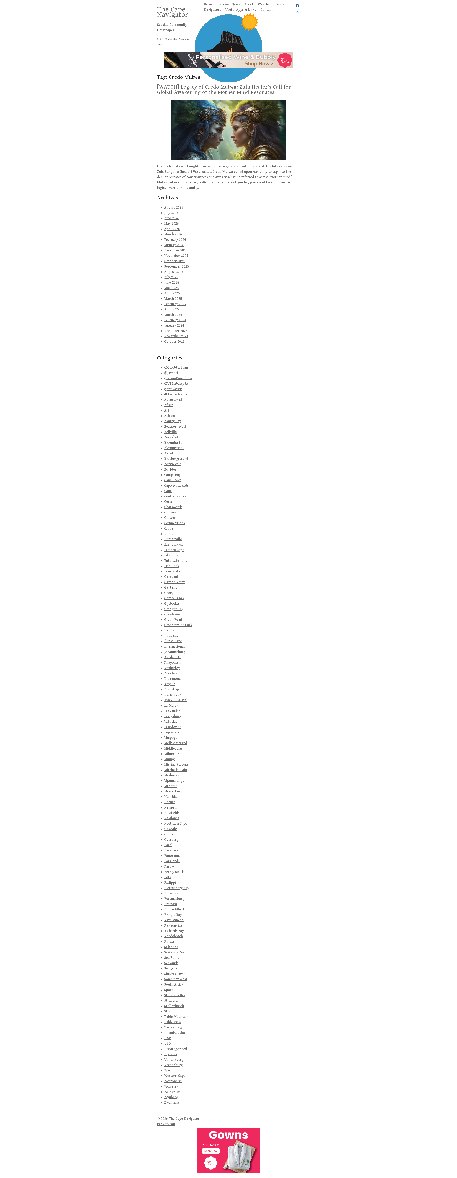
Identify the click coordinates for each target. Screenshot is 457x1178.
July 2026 (171, 213)
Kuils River (172, 695)
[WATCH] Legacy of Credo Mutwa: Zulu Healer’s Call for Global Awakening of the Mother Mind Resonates (224, 89)
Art (166, 410)
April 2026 (172, 229)
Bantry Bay (172, 421)
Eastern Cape (174, 550)
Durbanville (173, 539)
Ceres (168, 502)
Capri (168, 491)
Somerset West (175, 979)
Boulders (171, 469)
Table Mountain (176, 1017)
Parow (169, 866)
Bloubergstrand (176, 459)
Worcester (172, 1092)
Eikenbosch (172, 555)
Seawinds (171, 963)
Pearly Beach (174, 872)
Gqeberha (171, 604)
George (169, 593)
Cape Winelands (176, 486)
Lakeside (171, 722)
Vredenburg (173, 1065)
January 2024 (174, 326)
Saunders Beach (176, 952)
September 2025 (176, 267)
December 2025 (175, 250)
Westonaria (173, 1081)
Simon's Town (174, 974)
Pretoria (170, 904)
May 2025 (171, 288)
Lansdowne (172, 727)
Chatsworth (173, 507)
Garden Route (174, 582)
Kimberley (172, 668)
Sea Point (171, 958)
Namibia (170, 797)
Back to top (166, 1124)
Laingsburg (172, 716)
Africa (168, 405)
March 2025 (173, 299)
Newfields (171, 813)
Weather (264, 4)
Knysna (169, 684)
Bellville (170, 432)
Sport (168, 990)
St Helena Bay (174, 995)
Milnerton (172, 754)
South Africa (173, 985)
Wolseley (171, 1086)
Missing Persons (176, 765)
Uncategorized (175, 1049)
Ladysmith (172, 711)
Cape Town (172, 480)
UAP (167, 1038)
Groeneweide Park (178, 625)
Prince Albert (174, 909)
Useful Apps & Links (240, 10)
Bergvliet (171, 437)
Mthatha (170, 786)
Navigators (212, 10)
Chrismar (171, 512)
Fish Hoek (171, 566)
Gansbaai (171, 577)
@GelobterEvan (176, 368)
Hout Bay (171, 636)
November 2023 (176, 336)
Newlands (171, 818)
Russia (169, 942)
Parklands (172, 861)
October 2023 (174, 342)
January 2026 (174, 245)
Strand (169, 1011)
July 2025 (171, 277)
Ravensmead (174, 920)
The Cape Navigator (172, 12)
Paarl (168, 845)
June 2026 (171, 218)
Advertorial (173, 400)
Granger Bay (173, 609)
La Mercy (171, 706)
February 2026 (175, 240)
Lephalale (171, 732)
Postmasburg (174, 899)
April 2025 (172, 293)
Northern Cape (175, 824)
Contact (266, 10)
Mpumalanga (174, 781)
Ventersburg (174, 1060)
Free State (172, 571)
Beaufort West (175, 427)
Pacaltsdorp (173, 850)
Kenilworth (172, 657)
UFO (167, 1044)
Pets (167, 877)
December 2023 (175, 331)
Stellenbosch (174, 1006)
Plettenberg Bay (176, 888)
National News (228, 4)
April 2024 (172, 309)
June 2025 (171, 283)
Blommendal (174, 448)
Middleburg (173, 748)
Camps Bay (172, 475)
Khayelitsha (173, 663)
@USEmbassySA (176, 384)
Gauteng (170, 588)
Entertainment (175, 561)
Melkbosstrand (175, 743)
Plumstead (172, 893)
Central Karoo (175, 496)
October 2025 (174, 261)
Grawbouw (172, 614)
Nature (169, 802)
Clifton (169, 518)
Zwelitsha (171, 1103)
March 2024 (173, 315)
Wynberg (171, 1097)
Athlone (170, 416)
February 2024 (175, 320)
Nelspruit (171, 807)
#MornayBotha (175, 394)
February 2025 (175, 304)
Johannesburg (174, 652)
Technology (173, 1027)
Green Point (173, 620)
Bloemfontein (174, 443)
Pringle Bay (173, 915)
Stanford (171, 1001)
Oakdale (170, 829)
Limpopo (171, 738)
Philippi (170, 883)
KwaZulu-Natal (175, 700)
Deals (280, 4)
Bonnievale (172, 464)
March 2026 (173, 234)
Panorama (172, 856)
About (248, 4)
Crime (168, 528)
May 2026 (171, 224)
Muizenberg (173, 791)
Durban (169, 534)
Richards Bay (174, 931)
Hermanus (172, 630)
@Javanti (171, 373)
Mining (169, 759)
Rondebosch (173, 936)
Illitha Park (173, 641)
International (174, 647)
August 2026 (173, 207)
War (167, 1070)
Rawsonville (173, 926)
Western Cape (174, 1076)
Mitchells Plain (175, 770)
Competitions (174, 523)
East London (173, 545)
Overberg (171, 840)
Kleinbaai (171, 673)
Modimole (172, 775)
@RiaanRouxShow (178, 378)
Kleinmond (172, 679)
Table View (172, 1022)
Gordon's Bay (174, 598)
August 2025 (173, 272)
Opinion (170, 834)
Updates (170, 1054)
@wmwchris (173, 389)
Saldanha (171, 947)
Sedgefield (172, 968)
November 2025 (176, 256)
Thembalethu (174, 1033)
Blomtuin (171, 453)
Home (208, 4)
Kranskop (171, 689)
